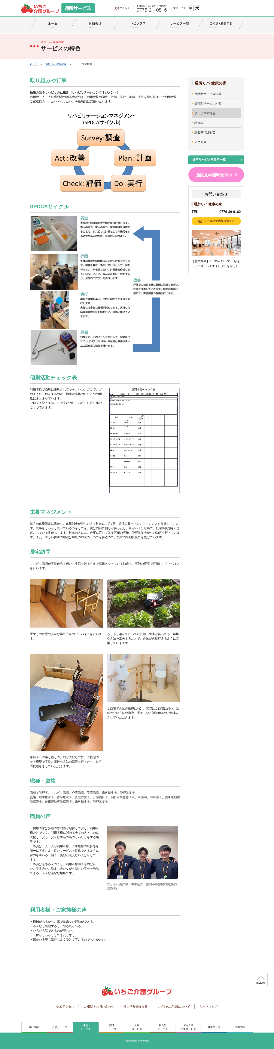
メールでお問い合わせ (219, 221)
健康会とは (214, 1026)
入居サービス (137, 1027)
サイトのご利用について (173, 1006)
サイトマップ (209, 1006)
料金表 (198, 122)
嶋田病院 (34, 1026)
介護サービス (60, 1027)
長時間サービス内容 (207, 94)
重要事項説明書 (204, 132)
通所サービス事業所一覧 (209, 159)
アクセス (200, 142)
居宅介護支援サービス (188, 1027)
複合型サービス (163, 1027)
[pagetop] (261, 979)
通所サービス (85, 1027)
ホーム (34, 64)
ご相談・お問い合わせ (99, 1006)
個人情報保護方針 (135, 1006)
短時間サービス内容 (207, 103)
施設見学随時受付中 (214, 175)
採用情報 (240, 1026)
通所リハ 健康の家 (56, 64)
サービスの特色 (204, 113)
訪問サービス (111, 1027)
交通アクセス (122, 8)
